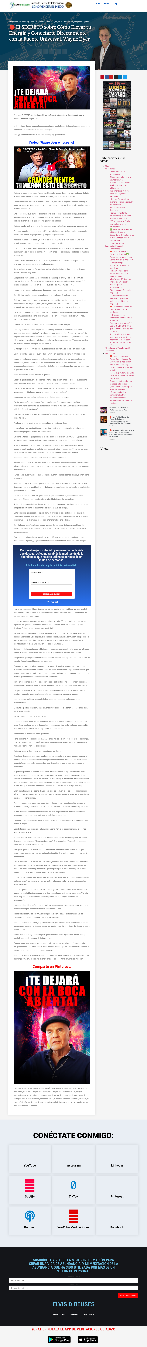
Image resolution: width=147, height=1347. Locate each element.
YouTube (30, 1165)
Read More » (112, 412)
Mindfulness (115, 249)
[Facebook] (107, 77)
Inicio (98, 4)
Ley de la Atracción (62, 22)
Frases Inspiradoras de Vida (122, 373)
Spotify (30, 1196)
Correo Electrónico (74, 1284)
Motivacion (110, 353)
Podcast (29, 1227)
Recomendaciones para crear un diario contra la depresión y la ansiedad (120, 337)
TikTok (73, 1196)
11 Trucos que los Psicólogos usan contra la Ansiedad (121, 318)
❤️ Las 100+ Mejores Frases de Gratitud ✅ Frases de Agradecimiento (121, 254)
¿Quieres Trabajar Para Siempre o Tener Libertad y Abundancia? (121, 202)
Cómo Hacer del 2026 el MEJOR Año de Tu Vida (118, 409)
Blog (115, 4)
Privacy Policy (88, 1314)
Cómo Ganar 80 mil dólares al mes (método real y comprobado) (122, 238)
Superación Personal (114, 246)
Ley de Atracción (117, 243)
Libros (106, 4)
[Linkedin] (120, 77)
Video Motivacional (118, 397)
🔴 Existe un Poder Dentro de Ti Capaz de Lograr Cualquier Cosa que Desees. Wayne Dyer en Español (121, 433)
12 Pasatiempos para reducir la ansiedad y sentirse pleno (119, 273)
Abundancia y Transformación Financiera (34, 22)
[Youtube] (111, 77)
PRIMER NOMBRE (37, 573)
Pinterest (117, 1196)
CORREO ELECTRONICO (40, 582)
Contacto (74, 1314)
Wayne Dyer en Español (80, 22)
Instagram (73, 1165)
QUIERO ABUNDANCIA (51, 594)
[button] (39, 51)
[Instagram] (116, 77)
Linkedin (117, 1165)
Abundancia (13, 22)
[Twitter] (125, 77)
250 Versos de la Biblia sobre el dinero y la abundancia (120, 224)
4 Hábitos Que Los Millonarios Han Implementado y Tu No (119, 188)
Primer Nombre (73, 1277)
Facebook (117, 1227)
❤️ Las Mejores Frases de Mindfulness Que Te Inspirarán (121, 309)
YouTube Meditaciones (73, 1227)
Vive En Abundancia (118, 218)
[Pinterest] (102, 77)
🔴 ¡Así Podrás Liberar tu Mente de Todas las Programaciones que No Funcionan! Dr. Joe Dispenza (120, 420)
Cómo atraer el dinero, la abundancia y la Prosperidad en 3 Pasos (120, 180)
